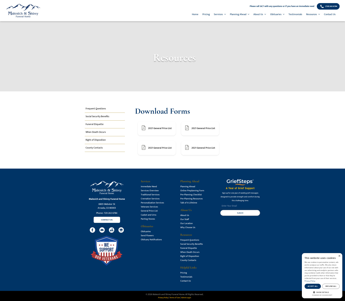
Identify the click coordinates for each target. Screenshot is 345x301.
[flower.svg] (121, 232)
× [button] (339, 256)
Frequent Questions (189, 240)
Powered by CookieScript (322, 295)
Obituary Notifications (151, 239)
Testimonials (186, 277)
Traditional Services (150, 194)
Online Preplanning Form (192, 190)
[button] (322, 292)
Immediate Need (149, 186)
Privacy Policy (163, 297)
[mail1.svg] (102, 232)
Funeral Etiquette (188, 248)
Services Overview (150, 190)
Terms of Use (175, 297)
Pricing (183, 273)
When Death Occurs (189, 252)
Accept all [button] (313, 286)
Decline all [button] (330, 286)
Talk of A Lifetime (188, 202)
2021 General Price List (160, 128)
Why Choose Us (187, 227)
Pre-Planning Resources (191, 198)
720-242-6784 (110, 213)
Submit (240, 213)
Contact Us (185, 281)
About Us (184, 215)
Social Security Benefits (191, 244)
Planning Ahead (187, 186)
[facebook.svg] (92, 232)
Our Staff (184, 219)
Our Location (186, 223)
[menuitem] (195, 14)
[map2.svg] (111, 232)
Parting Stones (148, 219)
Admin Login (186, 297)
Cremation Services (150, 198)
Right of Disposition (189, 256)
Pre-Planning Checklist (191, 194)
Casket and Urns (148, 215)
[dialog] (322, 275)
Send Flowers (147, 235)
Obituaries (146, 231)
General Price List (149, 211)
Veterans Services (149, 207)
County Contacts (188, 260)
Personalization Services (152, 202)
